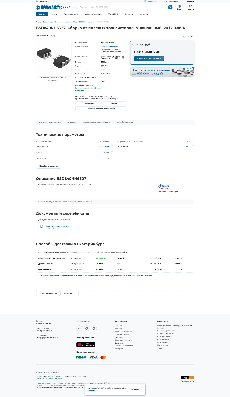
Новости (119, 326)
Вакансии (119, 343)
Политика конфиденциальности (49, 379)
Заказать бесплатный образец (101, 109)
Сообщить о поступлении (149, 58)
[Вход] (179, 6)
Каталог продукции (123, 331)
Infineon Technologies (109, 46)
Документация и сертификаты (88, 88)
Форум (160, 348)
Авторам (119, 349)
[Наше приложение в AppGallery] (94, 345)
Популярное (162, 345)
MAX (115, 103)
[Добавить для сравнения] (188, 36)
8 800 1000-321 (44, 324)
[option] (54, 58)
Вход (179, 9)
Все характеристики (84, 85)
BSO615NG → (69, 293)
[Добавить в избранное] (184, 36)
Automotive (104, 146)
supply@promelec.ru (47, 338)
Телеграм (89, 103)
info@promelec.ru (46, 331)
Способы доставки (125, 122)
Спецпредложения (123, 340)
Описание (79, 91)
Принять (135, 389)
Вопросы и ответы (165, 334)
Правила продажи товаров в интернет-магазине (175, 327)
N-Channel (104, 142)
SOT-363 (105, 152)
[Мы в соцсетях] (79, 328)
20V (188, 142)
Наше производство (124, 346)
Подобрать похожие (48, 166)
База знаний (162, 342)
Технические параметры (50, 122)
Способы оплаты (164, 336)
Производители (122, 334)
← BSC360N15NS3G (48, 293)
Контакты (119, 329)
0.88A (187, 146)
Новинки (119, 337)
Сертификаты (163, 339)
